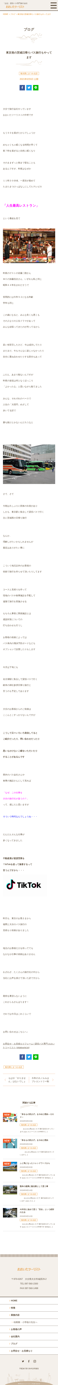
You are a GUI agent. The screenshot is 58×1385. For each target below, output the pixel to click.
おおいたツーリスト (26, 1383)
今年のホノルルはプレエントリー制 (40, 1080)
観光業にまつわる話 (29, 73)
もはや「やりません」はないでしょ (17, 1080)
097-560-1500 (31, 1284)
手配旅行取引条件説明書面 (29, 1369)
